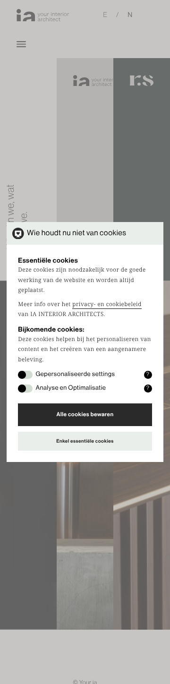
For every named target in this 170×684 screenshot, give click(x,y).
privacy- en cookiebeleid (106, 304)
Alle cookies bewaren (85, 414)
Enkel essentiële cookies (85, 441)
